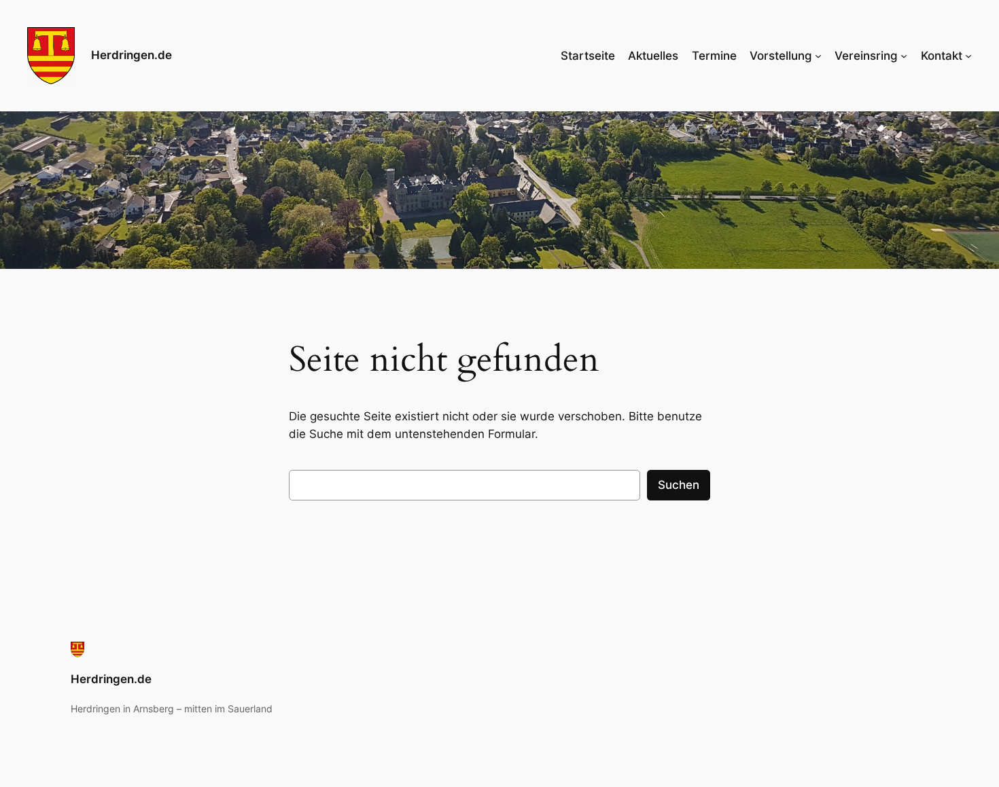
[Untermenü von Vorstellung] (818, 55)
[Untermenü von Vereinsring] (903, 55)
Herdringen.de (131, 55)
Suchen (678, 485)
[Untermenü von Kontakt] (968, 55)
